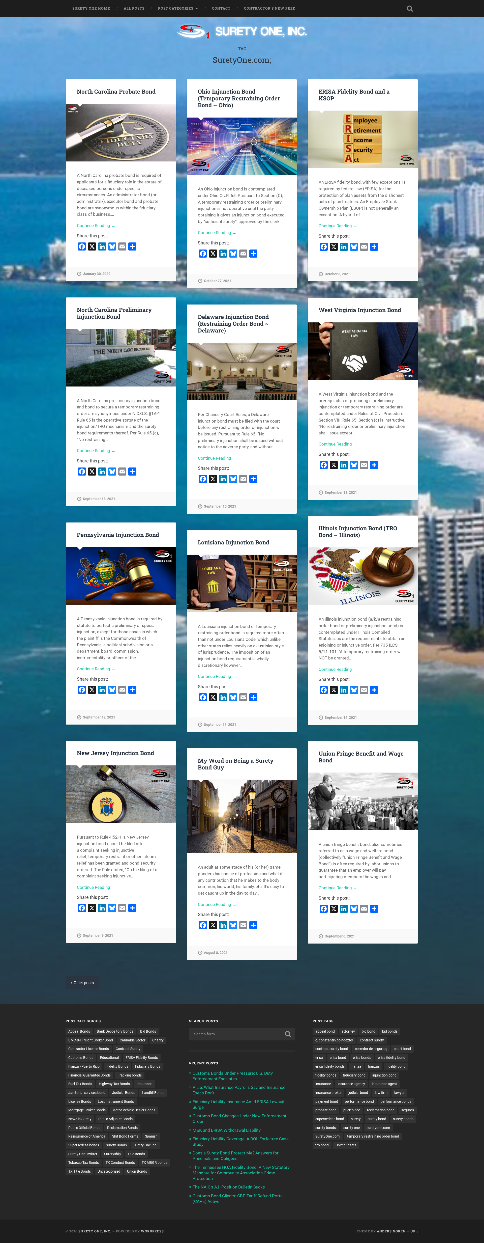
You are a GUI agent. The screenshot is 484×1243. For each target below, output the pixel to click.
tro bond (322, 1145)
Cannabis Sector (132, 1040)
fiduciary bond (354, 1075)
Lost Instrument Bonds (116, 1101)
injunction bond (384, 1075)
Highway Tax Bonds (114, 1084)
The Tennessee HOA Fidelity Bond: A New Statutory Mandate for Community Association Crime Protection (241, 1173)
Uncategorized (109, 1171)
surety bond (377, 1119)
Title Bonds (136, 1154)
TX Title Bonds (79, 1171)
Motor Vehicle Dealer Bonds (133, 1110)
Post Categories (175, 8)
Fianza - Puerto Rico (84, 1066)
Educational (109, 1058)
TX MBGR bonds (154, 1163)
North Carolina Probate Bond (116, 91)
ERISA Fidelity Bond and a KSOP (354, 95)
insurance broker (328, 1093)
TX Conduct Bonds (120, 1163)
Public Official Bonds (84, 1128)
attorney (348, 1031)
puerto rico (351, 1110)
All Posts (134, 8)
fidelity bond (396, 1066)
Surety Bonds (116, 1145)
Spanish (151, 1136)
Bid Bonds (148, 1031)
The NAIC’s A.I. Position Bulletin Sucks (229, 1187)
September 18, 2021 (99, 499)
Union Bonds (137, 1171)
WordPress (152, 1231)
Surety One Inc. (145, 1145)
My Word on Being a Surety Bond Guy (236, 764)
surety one (351, 1128)
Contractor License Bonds (88, 1049)
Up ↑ (414, 1231)
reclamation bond (381, 1110)
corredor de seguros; (371, 1049)
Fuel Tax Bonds (80, 1084)
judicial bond (358, 1093)
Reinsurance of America (86, 1136)
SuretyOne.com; (327, 1136)
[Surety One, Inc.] (242, 32)
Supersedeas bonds (83, 1145)
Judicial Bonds (123, 1093)
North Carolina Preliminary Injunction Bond (114, 313)
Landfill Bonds (153, 1093)
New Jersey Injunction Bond (115, 753)
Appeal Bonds (79, 1031)
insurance (323, 1084)
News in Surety (80, 1119)
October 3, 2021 (337, 274)
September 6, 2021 (340, 936)
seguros (407, 1110)
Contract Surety (128, 1049)
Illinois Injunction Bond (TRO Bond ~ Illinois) (358, 531)
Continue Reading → (96, 225)
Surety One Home (91, 8)
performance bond (359, 1101)
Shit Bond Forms (125, 1136)
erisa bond (338, 1058)
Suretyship (112, 1154)
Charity (158, 1040)
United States (346, 1145)
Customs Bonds (80, 1058)
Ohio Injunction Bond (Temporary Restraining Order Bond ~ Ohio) (239, 98)
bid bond (368, 1031)
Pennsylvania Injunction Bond (118, 534)
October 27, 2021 (217, 281)
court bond (402, 1049)
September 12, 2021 (99, 717)
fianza (356, 1066)
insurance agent (384, 1084)
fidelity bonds (325, 1075)
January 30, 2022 (96, 274)
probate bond (326, 1110)
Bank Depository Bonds (115, 1031)
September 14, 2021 (341, 717)
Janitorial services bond (86, 1093)
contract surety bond (331, 1049)
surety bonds (403, 1119)
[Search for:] (242, 1034)
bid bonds (390, 1031)
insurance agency (351, 1084)
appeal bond (325, 1031)
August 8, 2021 (216, 953)
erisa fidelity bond (391, 1058)
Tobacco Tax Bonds (83, 1163)
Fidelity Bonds (117, 1066)
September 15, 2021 (220, 506)
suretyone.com (378, 1128)
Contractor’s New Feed (270, 8)
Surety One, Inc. (94, 1231)
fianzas (374, 1066)
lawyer (399, 1093)
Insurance (144, 1084)
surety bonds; (326, 1128)
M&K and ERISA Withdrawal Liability (227, 1130)
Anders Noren (391, 1231)
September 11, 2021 (220, 725)
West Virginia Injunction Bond (360, 310)
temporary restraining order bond (373, 1136)
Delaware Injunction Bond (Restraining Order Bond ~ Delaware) (233, 323)
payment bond (326, 1101)
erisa (319, 1058)
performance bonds (396, 1101)
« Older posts (82, 982)
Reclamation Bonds (122, 1128)
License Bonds (79, 1101)
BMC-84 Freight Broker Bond (90, 1040)
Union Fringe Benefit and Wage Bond (361, 757)
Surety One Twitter (82, 1154)
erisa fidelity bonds (330, 1066)
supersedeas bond (329, 1119)
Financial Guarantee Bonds (89, 1075)
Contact (221, 8)
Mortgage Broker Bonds (87, 1110)
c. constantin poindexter (334, 1040)
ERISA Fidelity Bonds (142, 1058)
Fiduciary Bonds (147, 1066)
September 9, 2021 (98, 935)
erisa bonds (362, 1058)
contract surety (372, 1040)
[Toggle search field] (409, 8)
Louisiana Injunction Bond (233, 542)
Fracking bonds (129, 1075)
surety (356, 1119)
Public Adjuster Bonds (115, 1119)
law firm (381, 1093)
